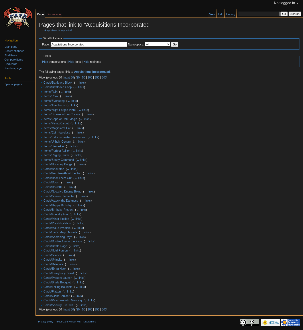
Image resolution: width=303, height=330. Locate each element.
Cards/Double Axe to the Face (62, 241)
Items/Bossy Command (58, 159)
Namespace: (136, 44)
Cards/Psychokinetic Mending (62, 300)
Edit (220, 14)
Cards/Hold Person (55, 250)
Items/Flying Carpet (56, 123)
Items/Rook (50, 96)
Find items (10, 55)
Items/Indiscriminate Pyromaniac (64, 137)
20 (78, 77)
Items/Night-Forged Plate (59, 110)
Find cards (10, 64)
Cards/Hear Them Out (57, 178)
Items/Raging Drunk (56, 155)
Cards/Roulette (53, 187)
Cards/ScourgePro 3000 (58, 305)
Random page (13, 68)
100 (90, 77)
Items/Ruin (50, 91)
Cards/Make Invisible (57, 228)
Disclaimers (89, 321)
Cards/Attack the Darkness (60, 200)
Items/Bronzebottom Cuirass (61, 114)
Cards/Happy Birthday (57, 205)
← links (80, 82)
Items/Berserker (53, 146)
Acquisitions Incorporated (58, 30)
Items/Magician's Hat (57, 128)
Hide (45, 61)
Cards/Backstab (53, 169)
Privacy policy (45, 321)
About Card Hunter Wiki (68, 321)
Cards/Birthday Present (58, 209)
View (212, 14)
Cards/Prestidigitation (57, 223)
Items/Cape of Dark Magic (60, 119)
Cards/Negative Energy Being (62, 191)
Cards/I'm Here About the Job (62, 173)
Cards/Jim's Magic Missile (60, 232)
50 (83, 77)
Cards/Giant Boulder (56, 296)
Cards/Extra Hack (54, 268)
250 (97, 77)
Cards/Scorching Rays (57, 237)
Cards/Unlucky (52, 259)
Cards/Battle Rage (55, 246)
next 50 (69, 77)
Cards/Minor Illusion (56, 218)
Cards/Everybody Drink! (58, 273)
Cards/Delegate (53, 264)
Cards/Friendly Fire (55, 214)
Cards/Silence (52, 255)
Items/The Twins (54, 105)
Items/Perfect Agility (56, 150)
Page (40, 14)
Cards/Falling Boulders (58, 287)
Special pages (13, 84)
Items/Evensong (54, 100)
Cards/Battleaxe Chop (57, 87)
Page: (46, 44)
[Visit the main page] (17, 17)
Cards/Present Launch (57, 277)
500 (104, 77)
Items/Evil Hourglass (56, 132)
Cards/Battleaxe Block (57, 82)
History (230, 14)
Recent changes (14, 51)
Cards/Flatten (52, 291)
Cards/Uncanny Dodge (57, 164)
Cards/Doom (51, 182)
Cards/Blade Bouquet (57, 282)
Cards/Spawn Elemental (58, 196)
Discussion (54, 14)
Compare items (13, 59)
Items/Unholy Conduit (57, 141)
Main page (10, 46)
